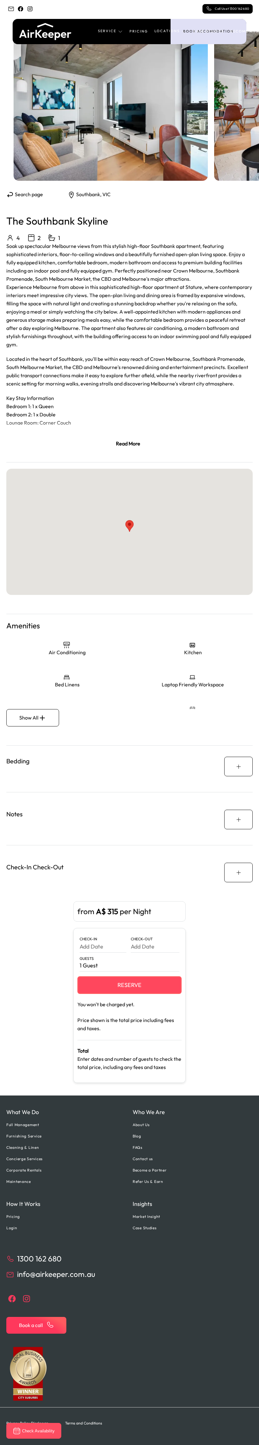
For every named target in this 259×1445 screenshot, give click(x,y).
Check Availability (38, 1431)
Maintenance (18, 1181)
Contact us (143, 1158)
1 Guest (89, 965)
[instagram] (30, 9)
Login (11, 1227)
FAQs (137, 1147)
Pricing (139, 31)
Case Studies (208, 31)
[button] (110, 31)
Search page (28, 194)
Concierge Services (24, 1158)
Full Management (22, 1124)
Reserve (129, 985)
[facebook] (20, 9)
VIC (106, 194)
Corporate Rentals (23, 1170)
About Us (141, 1124)
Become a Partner (150, 1170)
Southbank (88, 194)
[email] (11, 9)
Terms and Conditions (83, 1423)
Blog (137, 1136)
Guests (87, 958)
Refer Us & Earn (148, 1181)
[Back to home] (45, 31)
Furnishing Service (24, 1136)
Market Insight (146, 1216)
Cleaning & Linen (22, 1147)
